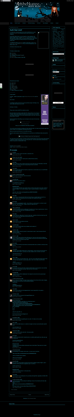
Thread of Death (14, 88)
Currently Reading (58, 40)
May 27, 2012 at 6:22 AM (17, 199)
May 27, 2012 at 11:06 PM (17, 286)
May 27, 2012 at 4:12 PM (17, 227)
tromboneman (15, 330)
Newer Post (12, 394)
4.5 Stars (58, 37)
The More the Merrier (16, 379)
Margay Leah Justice (16, 157)
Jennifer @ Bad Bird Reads (17, 174)
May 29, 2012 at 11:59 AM (17, 333)
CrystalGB (14, 272)
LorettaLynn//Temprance (17, 278)
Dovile (14, 243)
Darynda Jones (59, 126)
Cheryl (14, 168)
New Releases (45, 23)
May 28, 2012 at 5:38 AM (17, 320)
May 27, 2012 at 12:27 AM (17, 177)
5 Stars (56, 41)
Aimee (14, 288)
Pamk (14, 195)
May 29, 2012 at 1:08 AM (17, 328)
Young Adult (56, 33)
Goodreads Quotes (61, 128)
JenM (13, 162)
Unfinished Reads (55, 48)
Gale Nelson (15, 293)
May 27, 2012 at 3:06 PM (17, 217)
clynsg (14, 249)
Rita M (14, 201)
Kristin (14, 374)
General (58, 36)
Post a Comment (14, 389)
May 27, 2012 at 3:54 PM (17, 222)
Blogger (39, 414)
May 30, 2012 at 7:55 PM (17, 367)
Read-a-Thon (59, 39)
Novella (62, 37)
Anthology (54, 43)
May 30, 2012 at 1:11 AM (17, 347)
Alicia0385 (14, 179)
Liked (20, 125)
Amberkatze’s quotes (57, 121)
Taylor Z (14, 257)
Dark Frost (24, 37)
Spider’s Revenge (14, 87)
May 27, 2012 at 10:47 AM (17, 205)
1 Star (57, 47)
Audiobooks (60, 35)
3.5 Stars (59, 38)
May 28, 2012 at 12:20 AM (17, 296)
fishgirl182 (14, 361)
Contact (57, 23)
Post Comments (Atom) (32, 398)
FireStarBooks (15, 317)
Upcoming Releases (56, 46)
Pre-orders (62, 42)
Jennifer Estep (16, 33)
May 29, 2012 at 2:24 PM (17, 341)
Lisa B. (14, 266)
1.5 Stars (54, 47)
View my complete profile (57, 79)
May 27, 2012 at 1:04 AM (17, 184)
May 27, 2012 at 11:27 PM (17, 291)
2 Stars (63, 44)
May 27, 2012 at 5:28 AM (17, 193)
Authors (51, 23)
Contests (24, 23)
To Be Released (61, 45)
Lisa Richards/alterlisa (17, 298)
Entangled (22, 55)
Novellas (58, 41)
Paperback (56, 44)
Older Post (47, 394)
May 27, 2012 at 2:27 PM (17, 211)
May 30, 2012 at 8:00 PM (17, 372)
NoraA (14, 335)
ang (13, 152)
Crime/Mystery (59, 43)
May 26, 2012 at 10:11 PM (17, 172)
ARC (54, 32)
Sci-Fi (59, 47)
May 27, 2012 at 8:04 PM (17, 270)
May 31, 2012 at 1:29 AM (17, 377)
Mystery (60, 44)
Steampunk (54, 45)
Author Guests (17, 23)
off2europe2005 (15, 207)
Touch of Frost (13, 54)
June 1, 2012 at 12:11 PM (17, 387)
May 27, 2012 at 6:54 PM (17, 255)
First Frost (14, 53)
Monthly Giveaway (31, 23)
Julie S (14, 322)
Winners (38, 23)
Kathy (14, 213)
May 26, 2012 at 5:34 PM (17, 166)
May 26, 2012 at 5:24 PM (17, 160)
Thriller (57, 45)
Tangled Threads (14, 86)
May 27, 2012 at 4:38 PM (17, 233)
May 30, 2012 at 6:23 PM (17, 359)
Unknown (15, 145)
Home (11, 23)
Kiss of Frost (15, 43)
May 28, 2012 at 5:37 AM (17, 315)
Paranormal (55, 38)
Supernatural (62, 47)
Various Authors (61, 46)
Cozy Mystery (61, 31)
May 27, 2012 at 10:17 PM (17, 276)
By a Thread (13, 89)
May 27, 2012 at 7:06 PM (17, 264)
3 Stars (59, 42)
